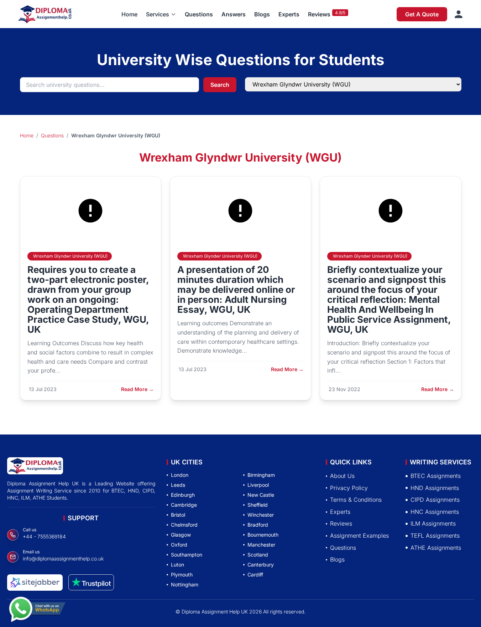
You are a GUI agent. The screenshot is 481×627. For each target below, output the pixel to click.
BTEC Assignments (436, 475)
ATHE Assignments (436, 547)
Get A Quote (422, 14)
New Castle (260, 495)
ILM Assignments (433, 523)
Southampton (186, 555)
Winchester (260, 515)
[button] (161, 14)
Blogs (262, 14)
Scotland (257, 555)
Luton (177, 565)
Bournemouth (262, 535)
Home (129, 14)
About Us (342, 475)
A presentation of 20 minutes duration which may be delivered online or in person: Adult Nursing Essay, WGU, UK (236, 289)
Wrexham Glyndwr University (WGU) (70, 256)
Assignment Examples (359, 535)
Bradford (257, 525)
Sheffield (257, 505)
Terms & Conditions (356, 499)
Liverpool (258, 485)
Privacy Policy (349, 487)
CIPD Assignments (435, 499)
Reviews (319, 14)
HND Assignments (435, 487)
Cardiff (255, 574)
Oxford (179, 545)
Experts (288, 14)
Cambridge (184, 505)
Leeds (178, 485)
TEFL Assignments (435, 535)
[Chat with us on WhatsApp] (37, 605)
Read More (137, 389)
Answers (233, 14)
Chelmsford (184, 525)
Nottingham (184, 584)
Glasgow (181, 535)
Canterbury (260, 565)
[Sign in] (458, 14)
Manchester (261, 545)
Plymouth (182, 574)
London (179, 475)
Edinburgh (183, 495)
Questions (199, 14)
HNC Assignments (435, 511)
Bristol (178, 515)
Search (219, 84)
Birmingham (261, 475)
